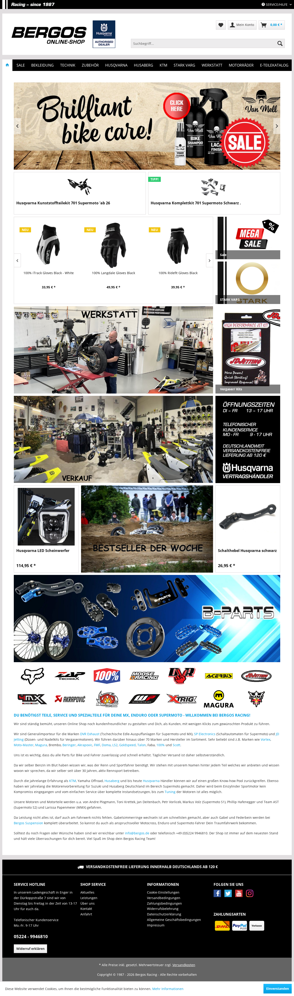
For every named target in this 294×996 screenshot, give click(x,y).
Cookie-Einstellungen (163, 892)
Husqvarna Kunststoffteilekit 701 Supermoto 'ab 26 (63, 203)
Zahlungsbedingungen (164, 903)
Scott (176, 745)
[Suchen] (280, 43)
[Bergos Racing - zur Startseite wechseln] (63, 34)
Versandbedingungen (163, 898)
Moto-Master (24, 745)
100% (160, 745)
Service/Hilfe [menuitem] (276, 4)
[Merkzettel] (221, 25)
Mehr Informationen (168, 989)
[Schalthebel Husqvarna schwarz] (248, 517)
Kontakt (86, 908)
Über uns (87, 903)
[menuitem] (208, 43)
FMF (97, 745)
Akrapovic (84, 745)
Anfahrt (86, 914)
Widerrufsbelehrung (162, 908)
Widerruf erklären (30, 948)
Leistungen (88, 898)
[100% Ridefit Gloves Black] (116, 245)
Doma (106, 745)
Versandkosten (183, 965)
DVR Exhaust (89, 734)
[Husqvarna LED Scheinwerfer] (46, 517)
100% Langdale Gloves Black (51, 273)
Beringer (69, 745)
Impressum (155, 925)
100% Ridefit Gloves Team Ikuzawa (180, 273)
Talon (141, 745)
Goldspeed (127, 745)
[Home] (7, 65)
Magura (41, 745)
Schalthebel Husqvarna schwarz (247, 550)
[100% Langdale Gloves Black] (51, 245)
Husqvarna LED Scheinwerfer (42, 550)
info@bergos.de (137, 833)
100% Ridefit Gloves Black (115, 273)
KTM (72, 781)
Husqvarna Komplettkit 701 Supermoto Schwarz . (196, 203)
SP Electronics (204, 734)
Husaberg (112, 781)
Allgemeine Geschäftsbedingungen (174, 919)
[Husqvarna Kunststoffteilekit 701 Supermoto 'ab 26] (79, 187)
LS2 (115, 745)
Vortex (265, 739)
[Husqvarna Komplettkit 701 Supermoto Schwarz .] (214, 187)
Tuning (170, 792)
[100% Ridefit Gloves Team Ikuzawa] (180, 245)
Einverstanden (277, 988)
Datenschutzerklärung (164, 914)
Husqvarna (151, 781)
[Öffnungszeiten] (247, 439)
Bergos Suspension (28, 823)
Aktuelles (87, 892)
